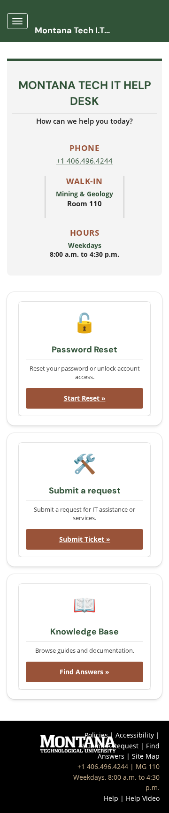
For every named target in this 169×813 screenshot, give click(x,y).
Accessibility (134, 735)
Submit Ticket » (84, 539)
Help (111, 798)
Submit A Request (110, 745)
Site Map (146, 756)
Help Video (143, 798)
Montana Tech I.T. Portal (76, 30)
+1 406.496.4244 (84, 160)
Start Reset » (85, 398)
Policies (96, 735)
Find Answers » (84, 671)
